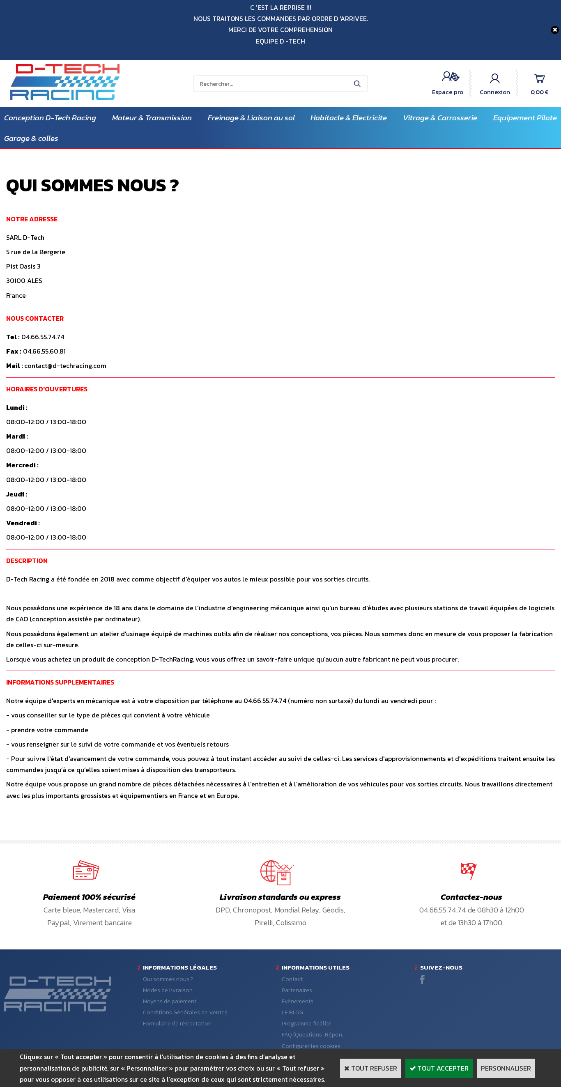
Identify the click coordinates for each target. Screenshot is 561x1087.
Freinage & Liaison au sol (251, 118)
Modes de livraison (168, 990)
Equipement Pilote (525, 118)
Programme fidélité (306, 1023)
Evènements (297, 1001)
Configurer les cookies (311, 1046)
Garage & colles (31, 138)
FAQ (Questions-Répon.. (313, 1034)
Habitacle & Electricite (348, 118)
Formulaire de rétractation (177, 1023)
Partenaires (297, 990)
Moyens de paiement (169, 1001)
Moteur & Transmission (152, 118)
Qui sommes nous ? (168, 979)
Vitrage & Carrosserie (440, 118)
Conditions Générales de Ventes (185, 1012)
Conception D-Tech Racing (50, 118)
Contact (292, 979)
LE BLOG (292, 1012)
